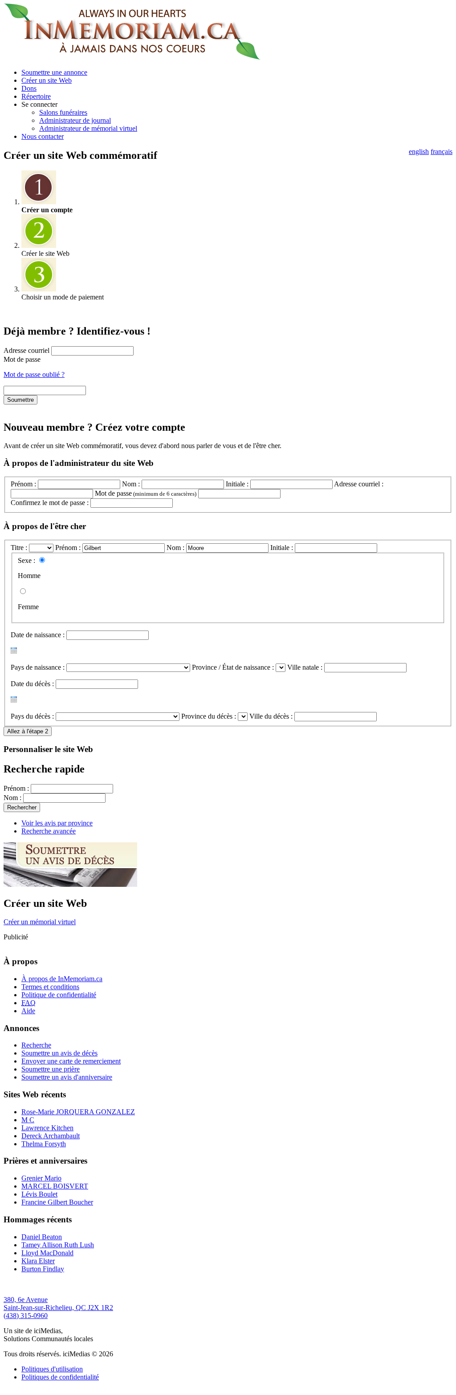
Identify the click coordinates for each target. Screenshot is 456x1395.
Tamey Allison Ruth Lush (57, 1245)
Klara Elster (38, 1261)
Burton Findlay (42, 1269)
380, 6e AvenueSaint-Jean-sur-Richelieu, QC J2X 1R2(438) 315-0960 (58, 1307)
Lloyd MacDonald (47, 1253)
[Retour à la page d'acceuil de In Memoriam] (132, 57)
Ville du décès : (271, 716)
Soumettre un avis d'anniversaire (66, 1077)
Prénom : (23, 484)
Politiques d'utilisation (52, 1369)
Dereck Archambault (50, 1136)
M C (27, 1120)
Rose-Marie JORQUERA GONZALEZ (78, 1112)
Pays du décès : (32, 716)
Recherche (36, 1045)
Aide (28, 1011)
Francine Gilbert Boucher (57, 1202)
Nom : (131, 484)
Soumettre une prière (50, 1069)
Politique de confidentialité (58, 995)
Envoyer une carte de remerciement (71, 1061)
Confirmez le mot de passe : (50, 502)
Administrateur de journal (75, 120)
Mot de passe (22, 359)
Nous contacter (42, 136)
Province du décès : (208, 716)
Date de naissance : (38, 635)
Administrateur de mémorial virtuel (88, 128)
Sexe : (26, 560)
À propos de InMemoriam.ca (61, 979)
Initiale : (237, 484)
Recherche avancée (48, 831)
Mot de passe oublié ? (34, 374)
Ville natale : (304, 667)
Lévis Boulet (39, 1194)
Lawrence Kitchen (47, 1128)
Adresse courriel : (358, 484)
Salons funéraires (63, 112)
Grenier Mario (41, 1178)
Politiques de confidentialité (60, 1377)
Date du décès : (32, 683)
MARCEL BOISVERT (54, 1186)
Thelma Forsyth (43, 1144)
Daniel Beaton (41, 1237)
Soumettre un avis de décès (59, 1053)
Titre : (20, 547)
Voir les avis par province (57, 823)
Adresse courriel (26, 350)
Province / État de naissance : (233, 667)
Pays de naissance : (38, 667)
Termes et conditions (50, 987)
